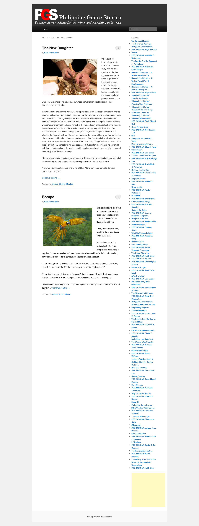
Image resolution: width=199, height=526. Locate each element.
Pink (133, 161)
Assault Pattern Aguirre (141, 258)
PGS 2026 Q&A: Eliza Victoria (143, 147)
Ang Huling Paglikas (140, 307)
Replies (69, 184)
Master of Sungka (138, 267)
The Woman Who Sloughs (142, 342)
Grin (133, 135)
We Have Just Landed (140, 41)
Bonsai (134, 52)
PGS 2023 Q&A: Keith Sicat (142, 468)
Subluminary (136, 149)
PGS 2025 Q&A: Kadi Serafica (143, 221)
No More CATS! (137, 241)
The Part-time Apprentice (141, 450)
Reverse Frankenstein (140, 170)
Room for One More (139, 126)
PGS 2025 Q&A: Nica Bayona (143, 198)
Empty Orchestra (138, 178)
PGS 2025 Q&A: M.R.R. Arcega (144, 158)
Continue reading (51, 177)
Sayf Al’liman (137, 385)
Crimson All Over (138, 433)
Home (45, 29)
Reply (68, 294)
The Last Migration (139, 310)
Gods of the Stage (138, 210)
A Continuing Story (139, 244)
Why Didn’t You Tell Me (141, 393)
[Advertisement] (148, 490)
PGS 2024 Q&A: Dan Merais (142, 278)
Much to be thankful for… (142, 144)
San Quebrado (137, 84)
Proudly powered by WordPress (99, 516)
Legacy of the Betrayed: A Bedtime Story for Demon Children (142, 362)
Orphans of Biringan (140, 350)
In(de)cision (136, 442)
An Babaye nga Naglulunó (142, 339)
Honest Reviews (138, 376)
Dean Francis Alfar (51, 52)
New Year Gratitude (139, 367)
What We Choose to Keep (142, 233)
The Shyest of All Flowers (142, 293)
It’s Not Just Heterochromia (142, 330)
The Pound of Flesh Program (143, 155)
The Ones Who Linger (140, 416)
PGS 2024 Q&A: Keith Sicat (142, 256)
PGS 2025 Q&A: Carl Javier (142, 152)
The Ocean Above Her (140, 253)
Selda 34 (135, 402)
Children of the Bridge (140, 201)
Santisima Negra (138, 224)
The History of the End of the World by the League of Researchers (143, 462)
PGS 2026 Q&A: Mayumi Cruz (143, 92)
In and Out (135, 195)
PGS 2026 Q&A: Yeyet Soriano (144, 49)
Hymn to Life (136, 187)
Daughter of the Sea (139, 218)
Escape (48, 196)
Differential (136, 425)
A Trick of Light (137, 276)
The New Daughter (57, 47)
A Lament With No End (141, 118)
